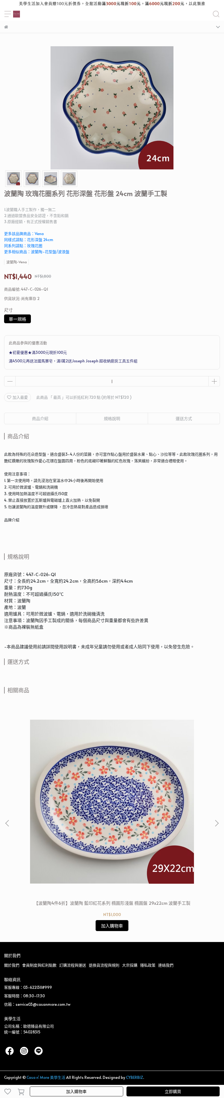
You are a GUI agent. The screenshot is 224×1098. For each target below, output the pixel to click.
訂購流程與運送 (72, 965)
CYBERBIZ (134, 1077)
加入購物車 (76, 1091)
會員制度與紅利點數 (39, 965)
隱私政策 (147, 965)
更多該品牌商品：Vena (24, 233)
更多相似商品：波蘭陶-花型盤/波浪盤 (36, 251)
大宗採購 (129, 965)
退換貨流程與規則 (104, 965)
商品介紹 (40, 418)
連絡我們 (165, 965)
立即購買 (173, 1091)
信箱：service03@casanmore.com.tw (37, 1004)
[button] (216, 823)
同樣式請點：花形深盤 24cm (28, 239)
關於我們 (11, 965)
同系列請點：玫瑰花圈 (23, 245)
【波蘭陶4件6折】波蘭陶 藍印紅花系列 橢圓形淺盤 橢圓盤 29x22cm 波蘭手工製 (112, 903)
